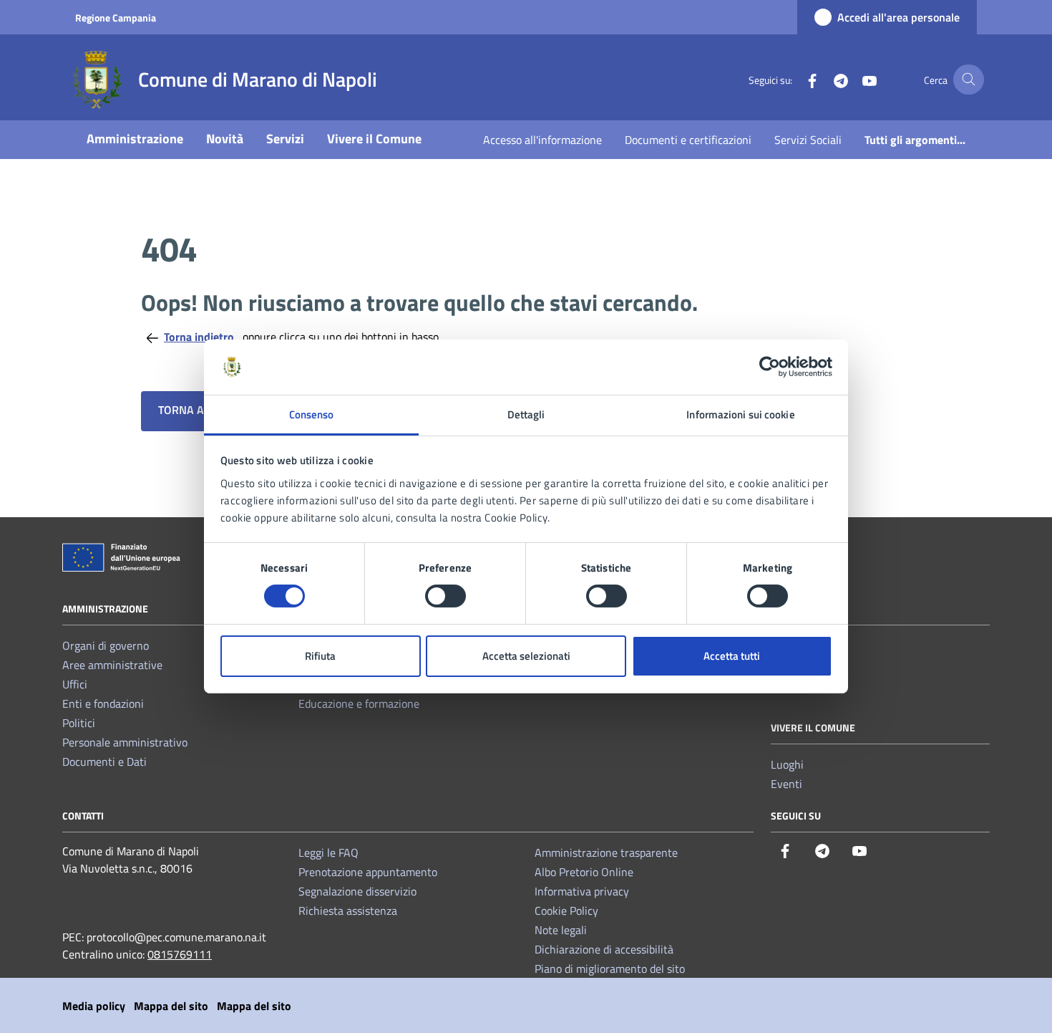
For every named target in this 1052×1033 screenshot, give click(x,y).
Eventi (786, 783)
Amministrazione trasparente (606, 852)
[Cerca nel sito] (968, 79)
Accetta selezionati (526, 656)
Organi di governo (105, 645)
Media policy (93, 1005)
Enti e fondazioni (103, 703)
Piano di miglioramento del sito (610, 968)
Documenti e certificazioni (688, 139)
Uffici (74, 684)
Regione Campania (115, 17)
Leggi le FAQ (328, 852)
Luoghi (787, 764)
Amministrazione (135, 138)
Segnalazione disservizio (357, 891)
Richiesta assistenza (347, 910)
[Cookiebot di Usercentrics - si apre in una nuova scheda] (769, 367)
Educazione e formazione (358, 703)
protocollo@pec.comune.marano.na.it (176, 937)
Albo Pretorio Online (584, 871)
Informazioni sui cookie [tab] (740, 414)
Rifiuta (320, 656)
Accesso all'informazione (542, 139)
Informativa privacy (582, 891)
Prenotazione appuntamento (367, 871)
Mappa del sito (171, 1005)
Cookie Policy (566, 910)
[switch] (445, 596)
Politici (78, 722)
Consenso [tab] (311, 414)
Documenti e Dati (104, 761)
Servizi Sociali (808, 139)
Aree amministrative (112, 664)
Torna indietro (200, 336)
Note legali (561, 929)
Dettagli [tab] (526, 414)
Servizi (285, 138)
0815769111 (179, 954)
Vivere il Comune (374, 138)
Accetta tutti (731, 656)
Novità (224, 138)
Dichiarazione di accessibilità (604, 949)
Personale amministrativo (124, 742)
